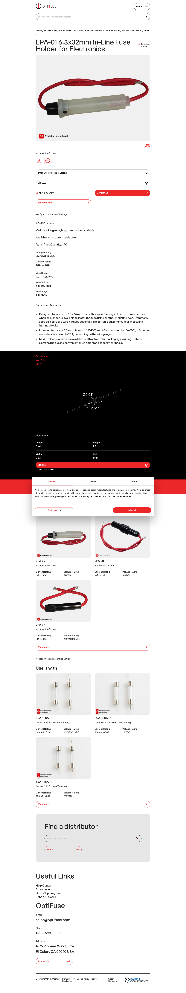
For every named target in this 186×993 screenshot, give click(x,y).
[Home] (46, 6)
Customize (52, 510)
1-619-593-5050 (48, 933)
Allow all (132, 510)
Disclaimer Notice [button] (145, 45)
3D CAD (42, 183)
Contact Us (102, 193)
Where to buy (45, 203)
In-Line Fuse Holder (132, 30)
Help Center (43, 885)
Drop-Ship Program (48, 893)
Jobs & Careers (46, 897)
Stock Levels (44, 889)
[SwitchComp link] (136, 980)
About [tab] (134, 481)
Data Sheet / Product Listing (52, 173)
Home (39, 30)
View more (43, 647)
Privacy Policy (68, 979)
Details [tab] (93, 481)
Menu (139, 6)
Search (50, 849)
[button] (122, 193)
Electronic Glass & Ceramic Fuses (102, 30)
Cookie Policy (83, 979)
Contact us (43, 961)
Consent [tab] (52, 481)
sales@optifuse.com (53, 920)
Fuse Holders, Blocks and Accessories (63, 30)
